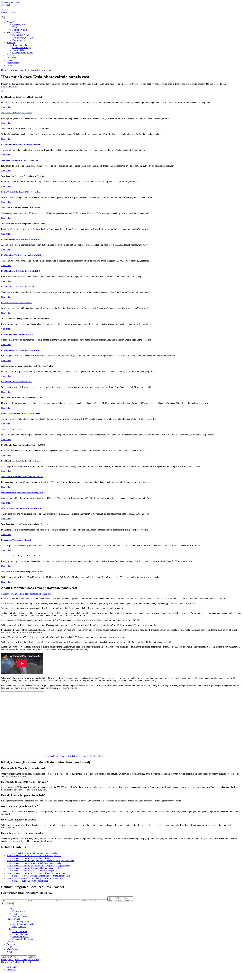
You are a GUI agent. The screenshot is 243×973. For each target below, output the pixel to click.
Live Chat (11, 969)
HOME (4, 70)
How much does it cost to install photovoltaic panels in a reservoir (36, 873)
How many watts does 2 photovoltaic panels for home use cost (34, 878)
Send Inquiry (12, 967)
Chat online (6, 107)
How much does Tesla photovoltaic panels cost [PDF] (68, 756)
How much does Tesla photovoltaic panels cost (30, 70)
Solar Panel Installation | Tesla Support (16, 113)
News (9, 65)
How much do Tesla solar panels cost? (16, 540)
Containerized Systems (22, 52)
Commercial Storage (21, 47)
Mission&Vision (19, 30)
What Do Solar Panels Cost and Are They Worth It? (21, 508)
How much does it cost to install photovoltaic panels (30, 858)
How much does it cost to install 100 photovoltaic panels (32, 870)
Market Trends (13, 32)
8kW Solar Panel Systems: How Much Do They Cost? (22, 492)
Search (32, 957)
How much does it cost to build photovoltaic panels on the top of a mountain (40, 860)
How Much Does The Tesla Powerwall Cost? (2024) (21, 255)
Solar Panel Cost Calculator (12, 429)
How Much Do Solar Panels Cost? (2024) (17, 334)
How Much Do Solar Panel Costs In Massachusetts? (21, 144)
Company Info (18, 25)
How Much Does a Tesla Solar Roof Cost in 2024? (20, 271)
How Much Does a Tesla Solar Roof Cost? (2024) (20, 239)
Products (10, 55)
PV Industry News (20, 35)
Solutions (11, 42)
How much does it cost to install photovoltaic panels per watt (34, 855)
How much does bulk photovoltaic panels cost (27, 881)
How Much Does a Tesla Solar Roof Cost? (17, 287)
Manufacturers (13, 63)
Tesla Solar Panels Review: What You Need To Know (22, 477)
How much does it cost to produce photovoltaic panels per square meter (38, 865)
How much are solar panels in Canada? (16, 303)
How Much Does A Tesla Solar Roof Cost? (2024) (20, 350)
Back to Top (33, 959)
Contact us (11, 57)
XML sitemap (21, 959)
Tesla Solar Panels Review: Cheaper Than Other (20, 160)
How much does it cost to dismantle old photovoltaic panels (33, 868)
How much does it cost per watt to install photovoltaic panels (34, 863)
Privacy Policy (7, 959)
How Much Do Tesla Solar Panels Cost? (16, 382)
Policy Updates (19, 40)
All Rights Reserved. (22, 962)
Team (14, 27)
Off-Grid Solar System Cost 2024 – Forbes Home (20, 413)
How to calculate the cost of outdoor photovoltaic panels (32, 853)
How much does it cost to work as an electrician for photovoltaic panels (38, 876)
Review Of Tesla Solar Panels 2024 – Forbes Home (21, 192)
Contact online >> (9, 86)
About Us (11, 22)
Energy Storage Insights (23, 37)
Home (9, 60)
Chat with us (98, 756)
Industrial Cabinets (20, 50)
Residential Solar (19, 45)
